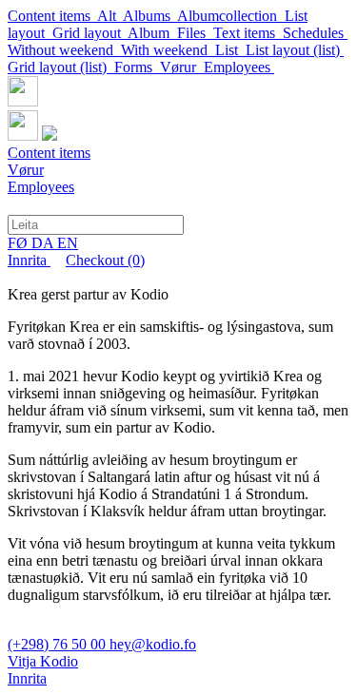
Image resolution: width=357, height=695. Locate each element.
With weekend (168, 50)
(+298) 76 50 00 (58, 644)
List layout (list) (295, 50)
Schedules (315, 33)
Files (195, 33)
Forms (137, 67)
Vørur (182, 67)
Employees (239, 67)
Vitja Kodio (43, 661)
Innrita (29, 260)
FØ (19, 243)
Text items (248, 33)
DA (44, 243)
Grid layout (90, 33)
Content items (52, 16)
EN (67, 243)
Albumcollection (231, 16)
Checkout (105, 260)
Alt (110, 16)
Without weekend (64, 50)
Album (152, 33)
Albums (150, 16)
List (230, 50)
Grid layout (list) (61, 67)
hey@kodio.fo (152, 644)
